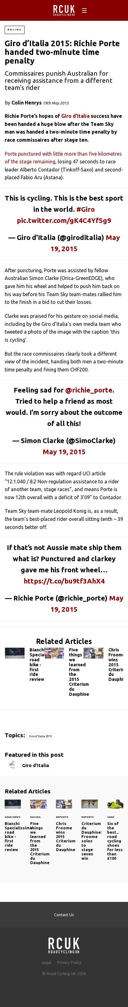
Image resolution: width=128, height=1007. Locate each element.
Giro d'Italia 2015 (40, 736)
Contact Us (64, 914)
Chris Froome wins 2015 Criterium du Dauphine (103, 666)
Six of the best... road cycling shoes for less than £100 (115, 834)
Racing (14, 29)
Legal (46, 962)
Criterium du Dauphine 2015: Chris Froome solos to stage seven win (89, 834)
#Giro (85, 209)
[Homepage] (64, 944)
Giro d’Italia (75, 116)
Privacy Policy (69, 962)
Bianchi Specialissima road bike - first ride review (24, 666)
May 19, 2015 (64, 451)
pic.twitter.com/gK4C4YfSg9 (64, 220)
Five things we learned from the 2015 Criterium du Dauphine (64, 673)
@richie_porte (88, 390)
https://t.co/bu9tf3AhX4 (64, 581)
